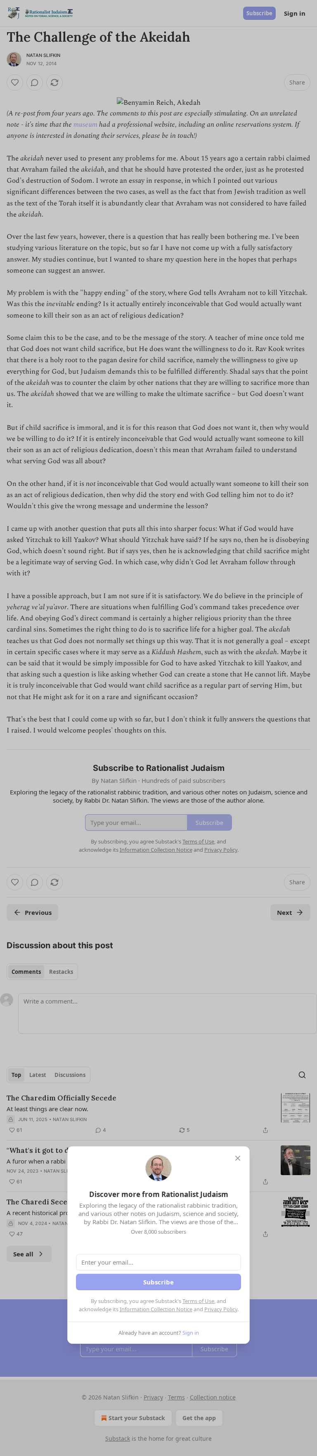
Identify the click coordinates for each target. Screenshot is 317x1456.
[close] (237, 1158)
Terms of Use (198, 1301)
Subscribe (158, 1282)
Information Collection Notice (156, 1309)
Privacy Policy (220, 1309)
